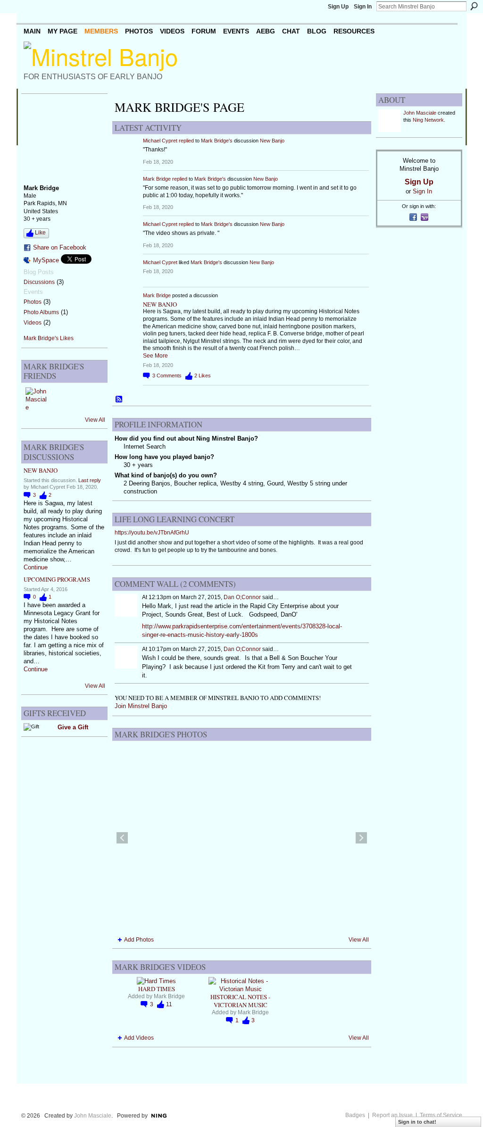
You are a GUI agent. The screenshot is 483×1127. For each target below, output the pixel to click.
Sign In (363, 6)
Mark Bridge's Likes (49, 338)
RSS (119, 399)
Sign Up (338, 6)
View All (95, 420)
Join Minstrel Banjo (141, 706)
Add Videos (139, 1038)
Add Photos (139, 939)
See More (155, 355)
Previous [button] (122, 837)
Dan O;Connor (242, 597)
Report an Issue (392, 1115)
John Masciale (419, 113)
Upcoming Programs (57, 579)
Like (40, 232)
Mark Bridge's (217, 140)
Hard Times (156, 989)
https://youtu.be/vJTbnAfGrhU (152, 532)
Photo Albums (41, 312)
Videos (33, 322)
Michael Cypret (160, 140)
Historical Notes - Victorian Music (240, 1001)
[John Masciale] (36, 398)
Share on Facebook (59, 247)
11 (169, 1004)
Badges (355, 1115)
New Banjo (41, 470)
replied (186, 140)
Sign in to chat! (417, 1122)
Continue (36, 567)
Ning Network (428, 120)
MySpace (46, 260)
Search (474, 6)
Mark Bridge (157, 179)
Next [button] (361, 837)
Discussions (39, 282)
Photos (33, 302)
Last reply (89, 480)
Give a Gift (73, 727)
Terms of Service (441, 1115)
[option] (241, 837)
